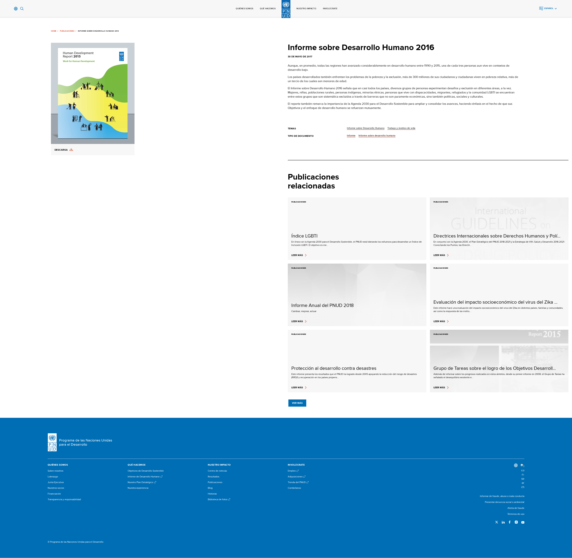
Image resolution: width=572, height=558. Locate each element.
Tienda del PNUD (297, 482)
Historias (212, 493)
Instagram (516, 522)
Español (548, 8)
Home (53, 31)
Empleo (292, 470)
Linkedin (503, 522)
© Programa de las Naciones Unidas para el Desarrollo (75, 542)
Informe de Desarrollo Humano (144, 476)
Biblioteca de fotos (218, 499)
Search (22, 9)
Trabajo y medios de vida (401, 128)
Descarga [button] (61, 150)
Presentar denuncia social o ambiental (504, 502)
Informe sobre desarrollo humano (377, 135)
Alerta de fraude (516, 508)
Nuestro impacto (306, 8)
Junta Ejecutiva (56, 482)
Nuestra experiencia (138, 488)
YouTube (522, 522)
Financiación (54, 493)
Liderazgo (53, 476)
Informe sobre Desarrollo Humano (365, 128)
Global (16, 9)
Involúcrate (330, 8)
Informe (351, 135)
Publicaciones (67, 31)
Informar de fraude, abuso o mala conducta (502, 496)
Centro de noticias (217, 470)
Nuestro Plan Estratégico (141, 482)
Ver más (297, 403)
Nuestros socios (56, 488)
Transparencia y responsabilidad (64, 499)
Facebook (509, 522)
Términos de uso (515, 514)
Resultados (213, 476)
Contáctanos (294, 488)
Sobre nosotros (55, 470)
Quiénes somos (244, 8)
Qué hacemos (268, 8)
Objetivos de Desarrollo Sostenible (146, 470)
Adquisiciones (295, 476)
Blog (210, 488)
